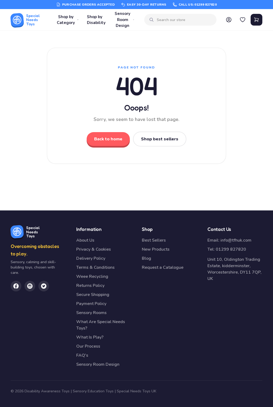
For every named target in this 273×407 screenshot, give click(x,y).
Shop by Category (66, 20)
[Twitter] (43, 286)
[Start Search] (151, 19)
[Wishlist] (242, 20)
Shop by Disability (96, 20)
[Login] (229, 20)
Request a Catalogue (162, 267)
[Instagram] (30, 286)
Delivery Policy (90, 258)
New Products (156, 249)
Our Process (88, 346)
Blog (146, 258)
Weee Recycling (92, 276)
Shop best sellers (159, 139)
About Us (85, 240)
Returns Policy (90, 285)
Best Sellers (154, 240)
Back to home (108, 139)
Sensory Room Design (122, 19)
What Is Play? (89, 337)
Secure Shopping (92, 295)
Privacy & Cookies (93, 249)
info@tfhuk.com (235, 240)
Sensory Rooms (91, 313)
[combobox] (184, 20)
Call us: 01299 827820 (198, 4)
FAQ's (82, 355)
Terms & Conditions (95, 267)
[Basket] (256, 20)
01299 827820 (231, 249)
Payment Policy (91, 304)
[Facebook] (16, 286)
